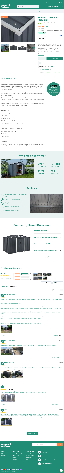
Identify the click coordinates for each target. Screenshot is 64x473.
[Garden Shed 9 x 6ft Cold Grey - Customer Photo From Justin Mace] (36, 274)
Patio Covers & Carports (36, 11)
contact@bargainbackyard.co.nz (49, 459)
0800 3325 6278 (45, 452)
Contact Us (9, 2)
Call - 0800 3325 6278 (55, 6)
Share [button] (3, 335)
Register (15, 459)
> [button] (32, 433)
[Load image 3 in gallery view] (22, 48)
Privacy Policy (29, 457)
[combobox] (28, 6)
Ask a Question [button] (47, 282)
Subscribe (60, 444)
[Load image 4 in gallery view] (31, 48)
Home (4, 11)
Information (49, 463)
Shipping (44, 463)
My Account (16, 455)
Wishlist (42, 72)
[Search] (18, 6)
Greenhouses (23, 11)
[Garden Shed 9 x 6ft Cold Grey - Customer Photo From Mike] (36, 278)
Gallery (2, 453)
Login (14, 457)
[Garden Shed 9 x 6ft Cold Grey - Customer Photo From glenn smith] (45, 278)
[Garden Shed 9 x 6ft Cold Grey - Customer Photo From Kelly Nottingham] (45, 274)
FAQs (27, 459)
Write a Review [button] (58, 282)
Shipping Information (45, 69)
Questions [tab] (12, 286)
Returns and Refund (30, 455)
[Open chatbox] (61, 470)
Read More (41, 55)
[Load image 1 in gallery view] (5, 48)
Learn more (41, 38)
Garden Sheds (13, 11)
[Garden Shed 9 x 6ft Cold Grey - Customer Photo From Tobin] (40, 278)
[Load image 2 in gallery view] (14, 48)
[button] (47, 2)
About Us (3, 2)
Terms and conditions (30, 453)
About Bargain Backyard (18, 453)
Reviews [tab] (3, 286)
